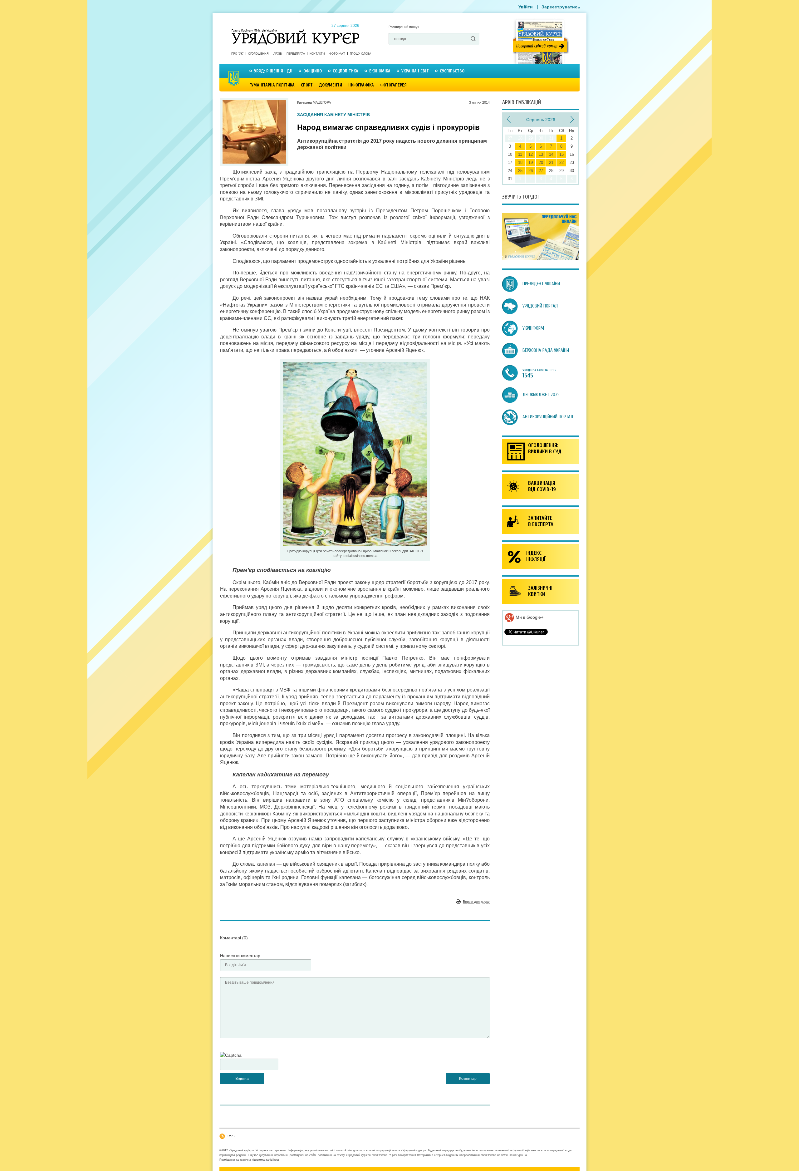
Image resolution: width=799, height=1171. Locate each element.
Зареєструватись (561, 6)
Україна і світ (415, 71)
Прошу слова (360, 53)
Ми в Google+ (528, 617)
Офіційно (312, 71)
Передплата (296, 53)
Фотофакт (337, 53)
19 (530, 162)
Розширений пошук (404, 27)
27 (541, 170)
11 (520, 154)
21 (551, 162)
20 (541, 162)
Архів (277, 53)
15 (561, 154)
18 (520, 162)
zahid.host (272, 1159)
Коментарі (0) (234, 937)
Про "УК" (237, 53)
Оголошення (258, 53)
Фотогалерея (393, 85)
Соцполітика (345, 71)
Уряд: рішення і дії (273, 71)
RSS (231, 1136)
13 (541, 154)
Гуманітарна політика (272, 85)
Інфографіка (361, 85)
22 (561, 162)
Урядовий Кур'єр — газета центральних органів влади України (295, 31)
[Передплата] (540, 258)
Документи (330, 85)
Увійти (525, 6)
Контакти (317, 53)
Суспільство (452, 71)
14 (551, 154)
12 (530, 154)
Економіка (379, 71)
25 (520, 170)
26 (530, 170)
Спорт (307, 85)
